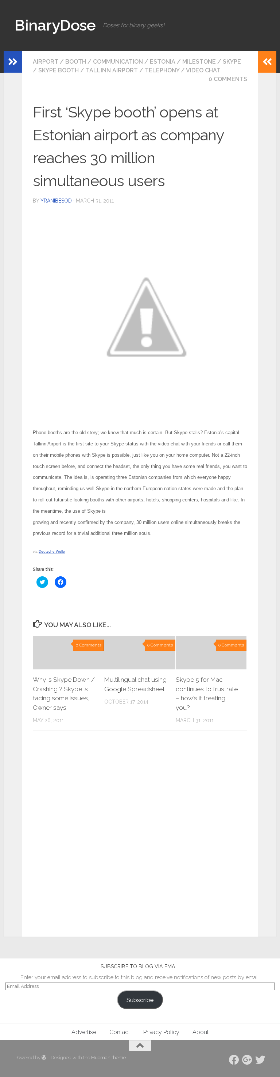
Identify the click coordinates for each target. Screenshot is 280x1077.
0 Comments (228, 79)
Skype (232, 61)
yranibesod (56, 201)
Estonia (162, 61)
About (200, 1032)
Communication (118, 61)
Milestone (199, 61)
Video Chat (203, 70)
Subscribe (140, 1000)
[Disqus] (140, 836)
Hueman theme (108, 1057)
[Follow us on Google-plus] (247, 1060)
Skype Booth (58, 70)
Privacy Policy (161, 1032)
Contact (119, 1032)
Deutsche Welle (52, 551)
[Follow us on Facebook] (234, 1060)
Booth (75, 61)
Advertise (83, 1032)
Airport (45, 61)
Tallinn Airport (112, 70)
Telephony (162, 70)
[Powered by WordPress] (44, 1057)
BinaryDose (55, 25)
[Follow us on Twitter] (260, 1060)
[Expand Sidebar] (13, 62)
